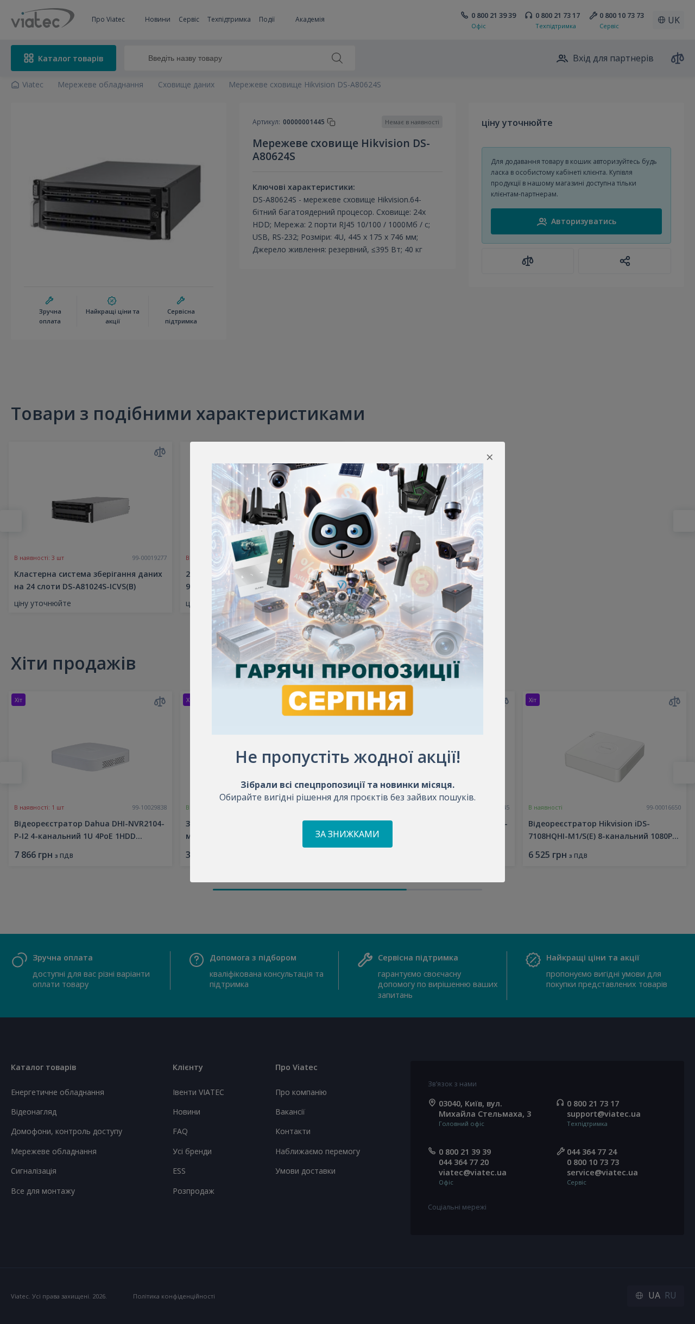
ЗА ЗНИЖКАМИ (347, 834)
